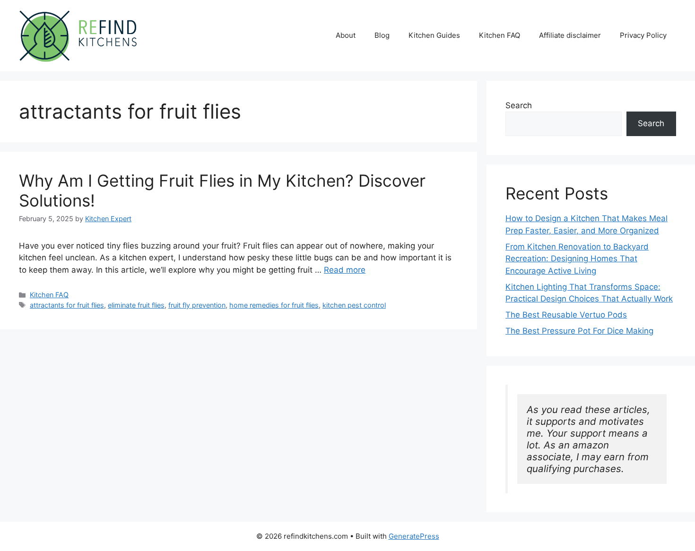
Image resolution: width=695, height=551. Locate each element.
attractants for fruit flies (67, 305)
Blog (382, 35)
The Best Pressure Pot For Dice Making (579, 331)
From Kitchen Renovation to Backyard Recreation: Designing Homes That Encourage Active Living (577, 259)
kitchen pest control (354, 305)
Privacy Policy (643, 35)
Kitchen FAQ (499, 35)
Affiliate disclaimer (570, 35)
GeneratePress (414, 536)
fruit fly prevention (197, 305)
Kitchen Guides (434, 35)
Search (518, 105)
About (346, 35)
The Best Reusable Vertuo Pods (566, 314)
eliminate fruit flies (136, 305)
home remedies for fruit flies (274, 305)
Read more (344, 270)
